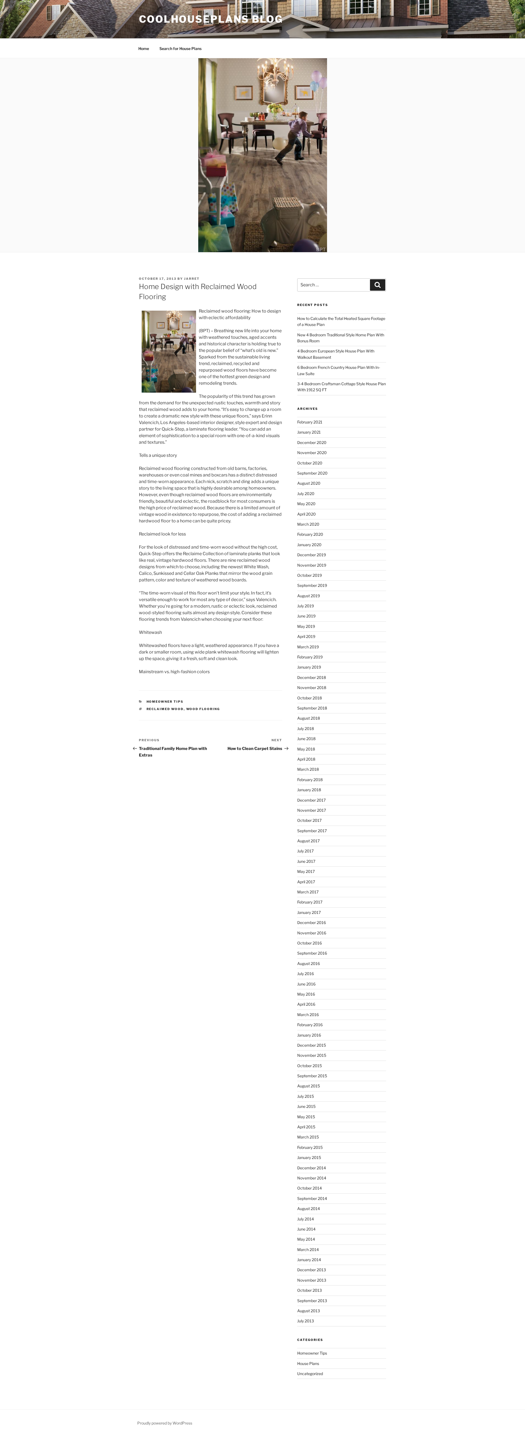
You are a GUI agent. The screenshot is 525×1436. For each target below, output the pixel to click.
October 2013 (309, 1290)
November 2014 (311, 1178)
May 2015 (306, 1116)
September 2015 (312, 1075)
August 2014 (308, 1208)
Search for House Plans (180, 48)
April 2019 (306, 636)
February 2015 (310, 1147)
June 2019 (306, 616)
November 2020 (312, 452)
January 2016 (309, 1035)
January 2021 (309, 432)
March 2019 (308, 647)
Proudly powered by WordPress (164, 1423)
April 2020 (306, 514)
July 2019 (305, 606)
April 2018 (306, 759)
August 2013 (308, 1310)
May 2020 (306, 503)
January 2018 (309, 789)
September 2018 (312, 708)
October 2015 (309, 1065)
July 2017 (305, 851)
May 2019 (306, 626)
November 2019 (311, 565)
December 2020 (311, 442)
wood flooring (203, 709)
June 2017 (306, 861)
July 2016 (305, 973)
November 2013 (311, 1280)
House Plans (308, 1363)
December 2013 (311, 1269)
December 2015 (311, 1045)
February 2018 (310, 779)
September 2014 (312, 1198)
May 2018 (306, 749)
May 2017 (306, 871)
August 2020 (308, 483)
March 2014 (308, 1249)
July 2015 (305, 1096)
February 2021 (309, 422)
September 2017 (312, 830)
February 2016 (310, 1024)
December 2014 (311, 1168)
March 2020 (308, 524)
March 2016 (308, 1014)
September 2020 (312, 473)
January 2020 (309, 544)
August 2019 (308, 595)
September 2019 (312, 585)
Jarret (192, 279)
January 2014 (309, 1259)
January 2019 (309, 667)
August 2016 (308, 963)
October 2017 (309, 820)
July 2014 (305, 1219)
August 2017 (308, 840)
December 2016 (311, 922)
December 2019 (311, 554)
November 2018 (311, 687)
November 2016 (311, 933)
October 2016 (309, 943)
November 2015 (311, 1055)
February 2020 (310, 534)
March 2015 (308, 1137)
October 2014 (309, 1188)
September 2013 (312, 1300)
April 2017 (306, 881)
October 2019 (309, 575)
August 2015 (308, 1086)
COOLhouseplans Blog (211, 19)
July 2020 (305, 493)
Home (143, 48)
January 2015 (309, 1157)
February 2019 (310, 657)
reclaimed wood (165, 709)
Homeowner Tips (165, 702)
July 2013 (305, 1321)
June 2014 (306, 1229)
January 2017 (309, 912)
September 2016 (312, 953)
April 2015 (306, 1127)
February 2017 (309, 902)
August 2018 (308, 718)
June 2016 (306, 984)
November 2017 (311, 810)
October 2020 (309, 463)
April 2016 (306, 1004)
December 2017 (311, 800)
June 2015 (306, 1106)
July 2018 (305, 728)
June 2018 (306, 738)
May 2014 (306, 1239)
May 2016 (306, 994)
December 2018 (311, 677)
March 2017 (308, 892)
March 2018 (308, 769)
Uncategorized (310, 1373)
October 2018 (309, 698)
